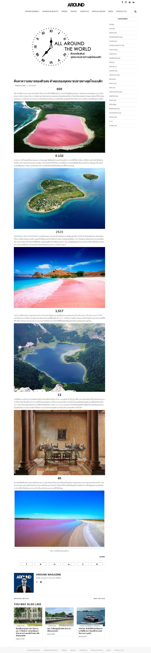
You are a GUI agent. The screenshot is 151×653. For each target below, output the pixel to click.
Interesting (113, 58)
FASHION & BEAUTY (115, 45)
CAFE (110, 28)
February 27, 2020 (20, 85)
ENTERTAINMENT (114, 37)
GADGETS (112, 49)
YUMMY (111, 125)
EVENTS (111, 41)
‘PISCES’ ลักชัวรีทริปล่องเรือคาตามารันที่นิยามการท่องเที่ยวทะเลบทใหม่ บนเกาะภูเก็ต (91, 631)
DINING (111, 33)
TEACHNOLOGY (114, 113)
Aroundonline (32, 85)
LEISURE (111, 71)
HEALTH (111, 54)
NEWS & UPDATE (94, 625)
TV (110, 121)
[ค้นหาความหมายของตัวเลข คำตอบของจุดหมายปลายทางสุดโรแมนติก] (24, 583)
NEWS (111, 87)
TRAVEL (111, 117)
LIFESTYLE (20, 76)
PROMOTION (113, 108)
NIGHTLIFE (112, 96)
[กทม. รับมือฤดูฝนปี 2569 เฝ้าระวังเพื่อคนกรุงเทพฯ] (59, 616)
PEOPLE (111, 100)
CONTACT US (119, 650)
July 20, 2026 (82, 636)
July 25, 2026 (51, 634)
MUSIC (111, 83)
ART (110, 24)
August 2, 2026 (20, 639)
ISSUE (111, 62)
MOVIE (111, 79)
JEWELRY (112, 66)
